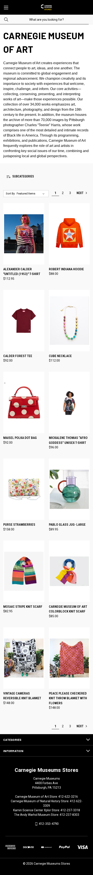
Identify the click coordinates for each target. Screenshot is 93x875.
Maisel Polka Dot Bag (20, 438)
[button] (46, 177)
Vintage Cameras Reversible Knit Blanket (22, 696)
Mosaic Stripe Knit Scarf (22, 607)
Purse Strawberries (19, 525)
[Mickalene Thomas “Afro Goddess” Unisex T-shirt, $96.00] (69, 402)
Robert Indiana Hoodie (66, 269)
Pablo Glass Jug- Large (67, 525)
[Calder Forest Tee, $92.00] (23, 320)
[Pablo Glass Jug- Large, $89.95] (69, 489)
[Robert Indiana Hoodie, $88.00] (69, 234)
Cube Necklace (60, 356)
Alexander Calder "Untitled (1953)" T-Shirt (21, 271)
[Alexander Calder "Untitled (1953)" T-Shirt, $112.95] (23, 234)
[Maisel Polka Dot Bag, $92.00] (23, 402)
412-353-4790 (49, 824)
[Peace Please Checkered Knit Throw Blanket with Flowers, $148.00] (69, 658)
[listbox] (31, 193)
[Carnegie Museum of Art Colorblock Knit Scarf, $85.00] (69, 571)
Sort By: (10, 193)
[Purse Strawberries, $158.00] (23, 489)
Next (80, 193)
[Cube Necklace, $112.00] (69, 320)
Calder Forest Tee (17, 356)
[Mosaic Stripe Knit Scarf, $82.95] (23, 571)
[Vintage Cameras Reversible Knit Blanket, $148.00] (23, 658)
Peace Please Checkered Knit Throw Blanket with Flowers (68, 698)
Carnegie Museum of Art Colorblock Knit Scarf (68, 609)
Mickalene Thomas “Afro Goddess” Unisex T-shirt (68, 440)
